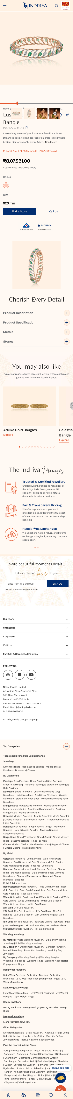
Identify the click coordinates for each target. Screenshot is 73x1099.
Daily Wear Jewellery (14, 969)
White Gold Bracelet (51, 900)
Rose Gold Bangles (50, 890)
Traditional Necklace (46, 795)
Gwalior (30, 1064)
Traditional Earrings (34, 784)
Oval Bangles (20, 826)
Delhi (33, 1061)
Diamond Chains (52, 876)
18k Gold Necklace (56, 925)
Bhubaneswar (47, 1054)
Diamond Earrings (46, 869)
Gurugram (19, 1064)
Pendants (8, 770)
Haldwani (42, 1064)
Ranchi (31, 1078)
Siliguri (41, 1078)
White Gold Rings (37, 904)
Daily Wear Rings (49, 978)
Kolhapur (19, 1071)
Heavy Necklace (12, 1007)
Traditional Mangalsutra (41, 809)
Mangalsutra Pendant (30, 805)
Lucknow (40, 1071)
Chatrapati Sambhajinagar (33, 1057)
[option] (16, 113)
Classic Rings (51, 837)
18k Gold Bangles (13, 925)
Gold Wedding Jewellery (31, 939)
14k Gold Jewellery (23, 929)
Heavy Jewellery (12, 1002)
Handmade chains (40, 844)
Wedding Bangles (49, 957)
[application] (36, 48)
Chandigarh (10, 1057)
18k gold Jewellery (23, 921)
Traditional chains (31, 847)
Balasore (46, 1050)
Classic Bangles (29, 830)
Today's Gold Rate (13, 756)
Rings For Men (39, 840)
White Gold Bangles (28, 900)
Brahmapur (62, 1054)
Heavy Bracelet (49, 1007)
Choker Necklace (43, 791)
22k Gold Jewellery (24, 911)
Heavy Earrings (31, 1007)
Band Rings (16, 837)
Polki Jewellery (18, 883)
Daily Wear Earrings (14, 975)
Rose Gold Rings (30, 893)
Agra (6, 1050)
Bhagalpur (22, 1054)
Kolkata (29, 1071)
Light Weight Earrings (41, 993)
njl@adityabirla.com (25, 707)
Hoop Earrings (38, 781)
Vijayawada (10, 1082)
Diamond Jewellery (24, 869)
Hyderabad (9, 1068)
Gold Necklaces (40, 862)
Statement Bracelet (34, 819)
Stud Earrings (54, 781)
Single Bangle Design (40, 826)
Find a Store (19, 211)
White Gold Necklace (14, 904)
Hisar (51, 1064)
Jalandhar (39, 1068)
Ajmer (28, 1050)
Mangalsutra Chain (29, 812)
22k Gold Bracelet (23, 914)
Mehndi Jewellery (12, 950)
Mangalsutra (53, 766)
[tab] (19, 447)
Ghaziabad (63, 1061)
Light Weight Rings (24, 996)
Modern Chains (20, 844)
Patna (49, 1075)
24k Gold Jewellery (24, 907)
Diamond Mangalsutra (29, 876)
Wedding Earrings (29, 957)
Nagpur (32, 1075)
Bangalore (9, 1054)
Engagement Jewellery (31, 946)
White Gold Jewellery (27, 897)
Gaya (53, 1061)
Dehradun (23, 1061)
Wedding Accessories (56, 960)
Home (6, 108)
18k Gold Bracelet (34, 925)
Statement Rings (20, 840)
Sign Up (57, 583)
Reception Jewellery (35, 950)
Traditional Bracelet (58, 819)
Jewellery (8, 761)
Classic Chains (12, 847)
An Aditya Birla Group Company (20, 719)
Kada (16, 830)
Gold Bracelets (22, 862)
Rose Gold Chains (29, 890)
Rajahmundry (18, 1078)
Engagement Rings (13, 964)
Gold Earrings (34, 858)
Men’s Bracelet (61, 816)
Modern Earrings (12, 784)
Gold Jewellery (17, 858)
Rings (17, 766)
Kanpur (8, 1071)
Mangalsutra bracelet (55, 805)
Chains (31, 770)
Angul (37, 1050)
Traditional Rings (33, 837)
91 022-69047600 (13, 711)
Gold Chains (56, 862)
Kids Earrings (10, 788)
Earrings (7, 766)
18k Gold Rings (62, 921)
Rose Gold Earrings (49, 886)
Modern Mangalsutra (14, 809)
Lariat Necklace (24, 795)
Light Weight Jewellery (15, 987)
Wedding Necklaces (14, 960)
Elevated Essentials (13, 1032)
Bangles (39, 766)
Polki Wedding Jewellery (28, 943)
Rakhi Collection (12, 1036)
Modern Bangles (49, 830)
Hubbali (60, 1064)
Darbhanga (10, 1061)
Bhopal (34, 1054)
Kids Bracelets (12, 823)
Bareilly (57, 1050)
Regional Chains (60, 844)
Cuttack (53, 1057)
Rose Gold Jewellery (26, 886)
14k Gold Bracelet (44, 929)
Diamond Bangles (20, 872)
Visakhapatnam (27, 1082)
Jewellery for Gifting (33, 1036)
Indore (20, 1068)
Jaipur (29, 1068)
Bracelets (20, 770)
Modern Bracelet (23, 816)
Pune (6, 1078)
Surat (49, 1078)
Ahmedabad (17, 1050)
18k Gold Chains (43, 921)
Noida (41, 1075)
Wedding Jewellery (13, 934)
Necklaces (28, 766)
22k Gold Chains (44, 914)
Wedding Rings (35, 960)
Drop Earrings (20, 781)
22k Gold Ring (43, 911)
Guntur (8, 1064)
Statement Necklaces (27, 798)
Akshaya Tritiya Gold (56, 1032)
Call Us (53, 211)
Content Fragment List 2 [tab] (38, 547)
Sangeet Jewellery (56, 946)
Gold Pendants (32, 865)
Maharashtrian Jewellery (16, 1021)
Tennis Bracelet (42, 816)
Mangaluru (10, 1075)
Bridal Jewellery (34, 1032)
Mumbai (22, 1075)
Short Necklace (23, 791)
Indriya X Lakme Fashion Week (38, 1039)
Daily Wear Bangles (37, 975)
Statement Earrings (57, 784)
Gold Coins (47, 865)
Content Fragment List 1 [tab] (35, 547)
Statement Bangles (13, 833)
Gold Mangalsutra (13, 865)
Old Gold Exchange (34, 756)
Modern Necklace (51, 798)
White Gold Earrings (51, 897)
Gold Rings (49, 858)
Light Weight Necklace (15, 993)
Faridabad (42, 1061)
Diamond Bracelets (42, 872)
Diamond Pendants (13, 879)
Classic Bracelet (13, 819)
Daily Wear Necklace (27, 978)
